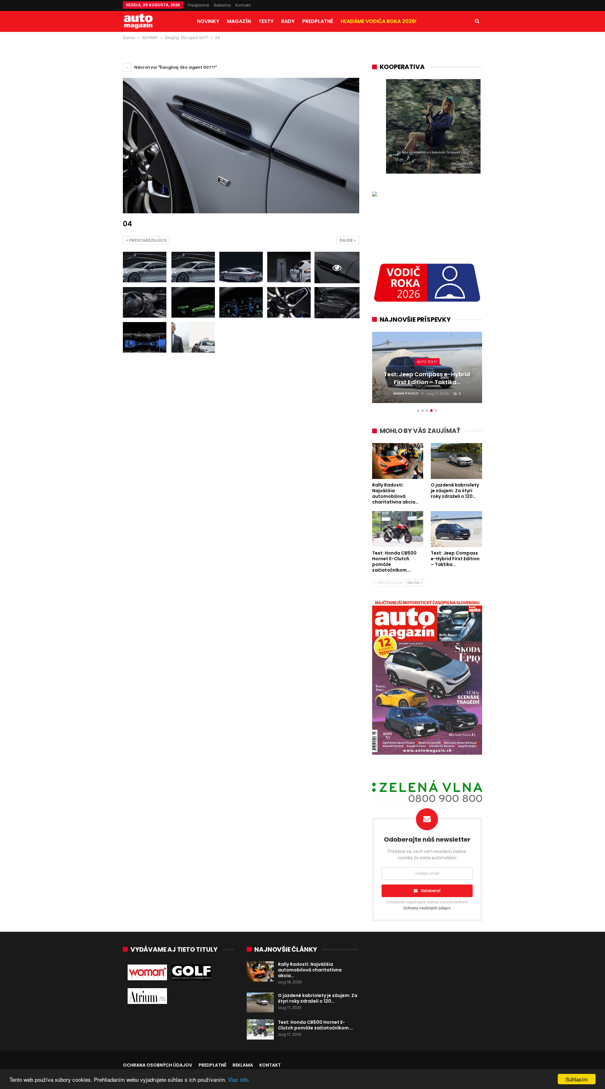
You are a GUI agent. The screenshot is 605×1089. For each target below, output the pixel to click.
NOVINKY (208, 21)
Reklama (222, 5)
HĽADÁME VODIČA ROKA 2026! (379, 21)
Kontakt (243, 5)
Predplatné (198, 5)
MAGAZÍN (239, 21)
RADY (288, 21)
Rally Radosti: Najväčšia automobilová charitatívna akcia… (310, 970)
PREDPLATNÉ (317, 21)
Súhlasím (577, 1079)
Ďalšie (347, 240)
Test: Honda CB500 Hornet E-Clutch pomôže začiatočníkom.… (315, 1025)
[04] (144, 267)
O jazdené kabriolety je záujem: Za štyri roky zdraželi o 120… (317, 998)
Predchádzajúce (147, 240)
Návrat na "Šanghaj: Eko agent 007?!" (175, 67)
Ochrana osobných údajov (157, 1065)
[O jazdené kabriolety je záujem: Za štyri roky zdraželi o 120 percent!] (260, 1003)
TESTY (266, 21)
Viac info (238, 1079)
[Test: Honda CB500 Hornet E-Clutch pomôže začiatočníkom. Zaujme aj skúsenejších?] (260, 1029)
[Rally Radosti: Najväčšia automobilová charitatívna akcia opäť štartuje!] (260, 971)
